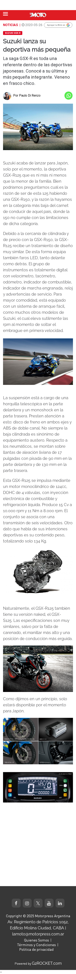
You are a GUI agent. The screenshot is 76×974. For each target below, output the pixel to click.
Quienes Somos (36, 940)
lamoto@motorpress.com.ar (38, 934)
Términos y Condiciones (36, 944)
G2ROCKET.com (47, 963)
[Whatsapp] (68, 96)
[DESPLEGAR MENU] (5, 14)
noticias (10, 25)
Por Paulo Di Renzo (27, 95)
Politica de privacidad (36, 949)
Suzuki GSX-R (12, 33)
